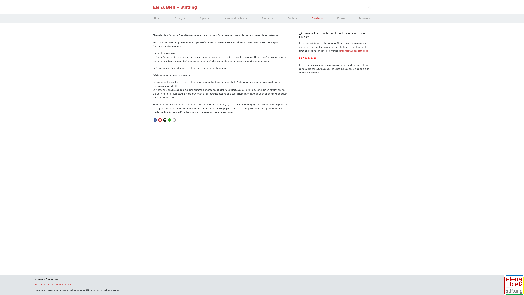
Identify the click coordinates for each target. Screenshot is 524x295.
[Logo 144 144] (439, 285)
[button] (369, 7)
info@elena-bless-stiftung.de (354, 51)
